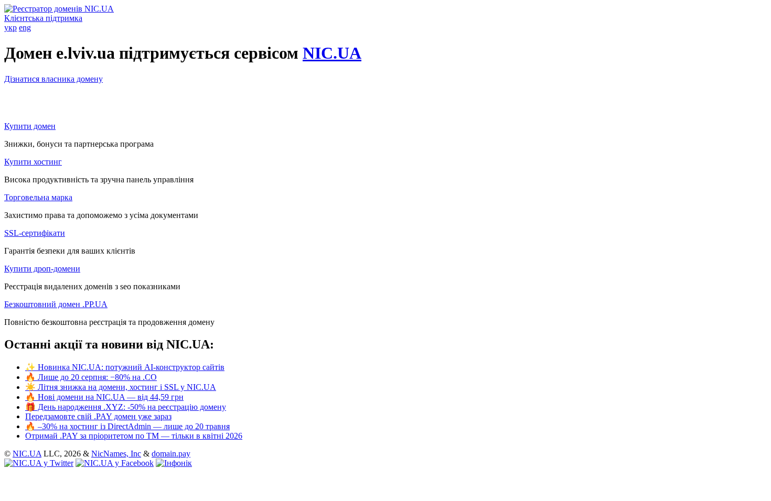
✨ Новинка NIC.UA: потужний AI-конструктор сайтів (124, 367)
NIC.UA (332, 52)
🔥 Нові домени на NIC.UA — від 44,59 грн (104, 397)
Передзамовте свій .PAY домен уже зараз (98, 416)
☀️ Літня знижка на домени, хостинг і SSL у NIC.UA (120, 387)
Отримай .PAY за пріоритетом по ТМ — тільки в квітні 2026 (133, 435)
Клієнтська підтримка (43, 18)
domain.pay (171, 453)
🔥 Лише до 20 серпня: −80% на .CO (91, 377)
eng (25, 27)
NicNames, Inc (116, 453)
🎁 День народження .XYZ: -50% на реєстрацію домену (125, 406)
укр (10, 27)
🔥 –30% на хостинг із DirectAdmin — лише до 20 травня (127, 426)
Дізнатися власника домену (53, 78)
